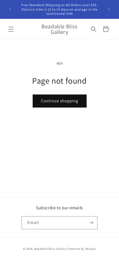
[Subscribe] (91, 222)
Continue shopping (59, 100)
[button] (11, 29)
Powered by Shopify (82, 249)
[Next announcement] (109, 9)
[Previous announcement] (10, 9)
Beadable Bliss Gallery (50, 249)
